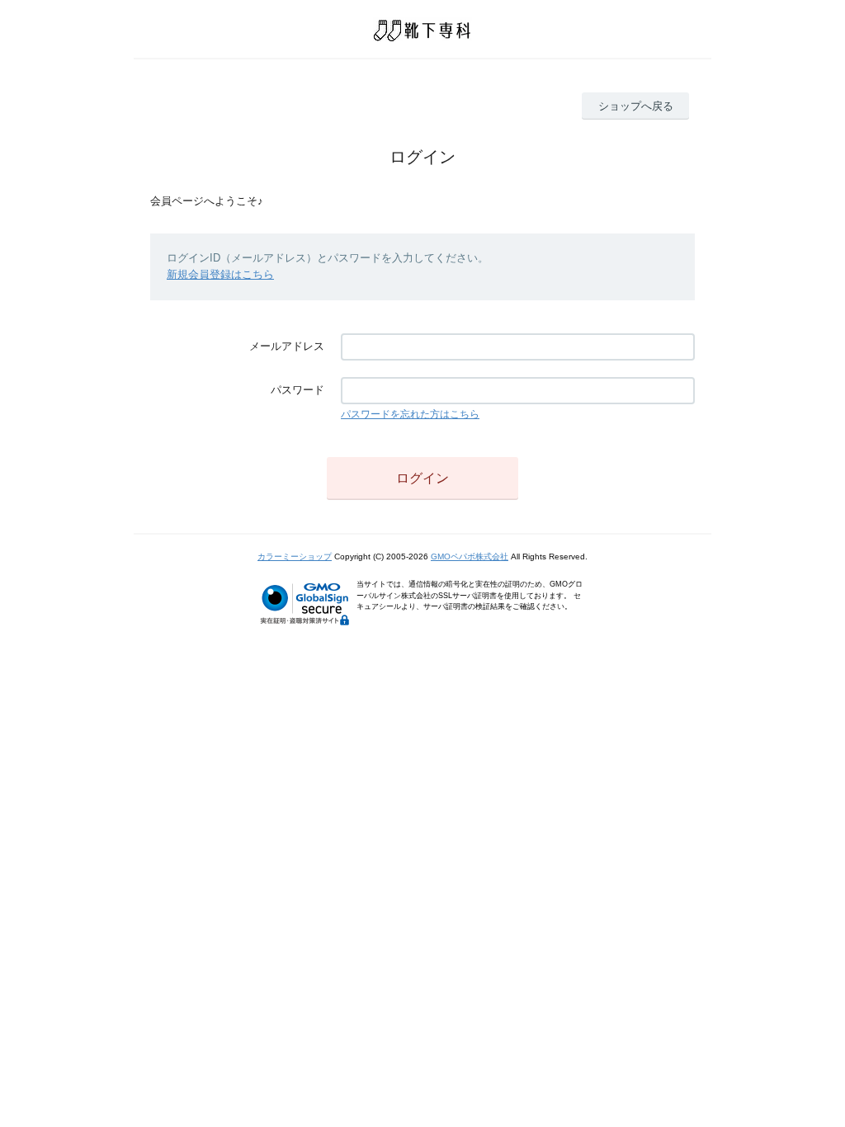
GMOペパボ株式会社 (469, 556)
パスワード (297, 390)
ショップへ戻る (635, 106)
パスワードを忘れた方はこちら (410, 414)
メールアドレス (286, 346)
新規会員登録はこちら (220, 274)
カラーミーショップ (294, 556)
